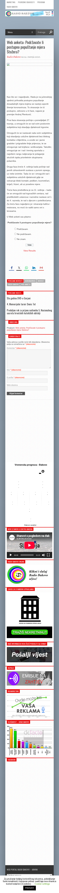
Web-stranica (12, 385)
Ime (14, 370)
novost (41, 281)
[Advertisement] (29, 431)
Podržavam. (22, 229)
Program (41, 2)
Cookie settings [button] (42, 884)
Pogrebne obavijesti (26, 2)
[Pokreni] (10, 555)
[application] (29, 545)
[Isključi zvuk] (43, 555)
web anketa (25, 284)
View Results (29, 250)
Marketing (11, 2)
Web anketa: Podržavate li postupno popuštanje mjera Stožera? (26, 329)
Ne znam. (21, 239)
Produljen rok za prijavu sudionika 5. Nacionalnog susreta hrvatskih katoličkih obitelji (29, 311)
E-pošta (15, 377)
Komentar (16, 348)
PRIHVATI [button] (29, 888)
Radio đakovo (13, 284)
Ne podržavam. (24, 234)
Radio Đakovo (12, 6)
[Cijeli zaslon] (48, 555)
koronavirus (30, 281)
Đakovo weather (30, 525)
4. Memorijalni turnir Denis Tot (21, 304)
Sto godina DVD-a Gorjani (19, 298)
